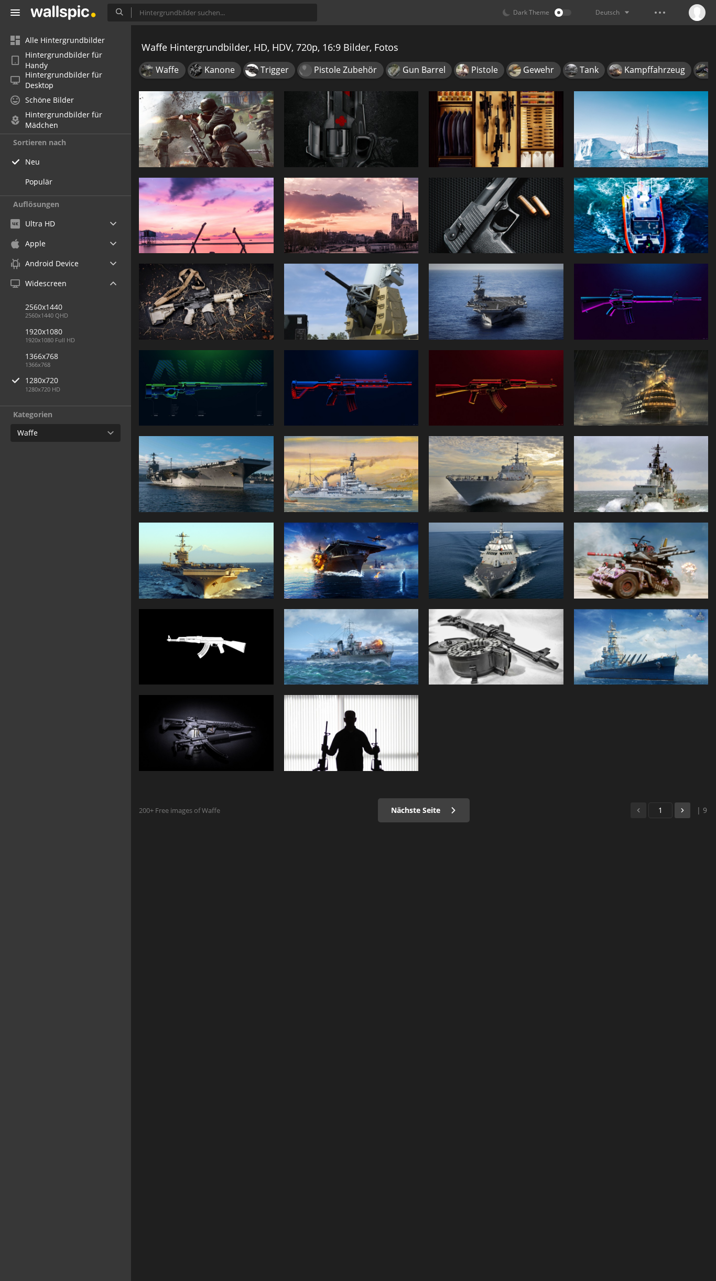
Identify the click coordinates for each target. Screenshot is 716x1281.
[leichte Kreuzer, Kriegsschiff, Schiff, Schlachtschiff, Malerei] (351, 474)
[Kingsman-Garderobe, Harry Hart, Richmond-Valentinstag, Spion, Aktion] (496, 129)
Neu (32, 162)
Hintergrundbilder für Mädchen (63, 120)
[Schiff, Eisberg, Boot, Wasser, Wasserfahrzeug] (641, 129)
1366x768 (41, 356)
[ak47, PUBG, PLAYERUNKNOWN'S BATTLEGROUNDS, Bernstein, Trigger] (496, 388)
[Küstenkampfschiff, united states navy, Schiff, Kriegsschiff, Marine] (496, 474)
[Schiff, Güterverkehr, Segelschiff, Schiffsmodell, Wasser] (641, 388)
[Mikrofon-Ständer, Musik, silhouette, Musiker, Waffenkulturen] (351, 733)
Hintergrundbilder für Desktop (63, 80)
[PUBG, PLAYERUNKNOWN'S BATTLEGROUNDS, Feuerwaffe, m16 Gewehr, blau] (641, 302)
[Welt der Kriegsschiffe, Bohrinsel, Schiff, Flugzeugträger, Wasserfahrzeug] (351, 561)
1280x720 (41, 380)
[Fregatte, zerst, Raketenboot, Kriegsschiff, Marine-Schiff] (641, 474)
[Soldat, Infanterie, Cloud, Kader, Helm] (206, 129)
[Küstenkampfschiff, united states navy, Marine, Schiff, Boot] (496, 561)
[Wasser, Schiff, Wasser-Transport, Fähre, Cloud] (351, 216)
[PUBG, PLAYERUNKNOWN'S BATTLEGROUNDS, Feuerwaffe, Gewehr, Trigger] (351, 388)
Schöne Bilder (49, 100)
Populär (38, 182)
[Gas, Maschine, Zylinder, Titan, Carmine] (351, 129)
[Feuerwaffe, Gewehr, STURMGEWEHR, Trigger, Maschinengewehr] (206, 647)
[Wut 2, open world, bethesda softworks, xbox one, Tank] (641, 561)
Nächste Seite (416, 810)
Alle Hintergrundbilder (65, 40)
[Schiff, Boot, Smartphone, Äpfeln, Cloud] (206, 216)
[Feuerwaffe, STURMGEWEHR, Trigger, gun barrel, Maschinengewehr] (206, 733)
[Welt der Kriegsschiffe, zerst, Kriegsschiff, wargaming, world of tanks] (351, 647)
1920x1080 (43, 331)
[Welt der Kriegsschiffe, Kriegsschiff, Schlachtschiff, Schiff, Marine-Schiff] (641, 647)
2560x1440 (43, 307)
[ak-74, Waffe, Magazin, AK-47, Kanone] (496, 647)
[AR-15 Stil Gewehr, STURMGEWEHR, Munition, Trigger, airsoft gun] (206, 302)
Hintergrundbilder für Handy (63, 60)
